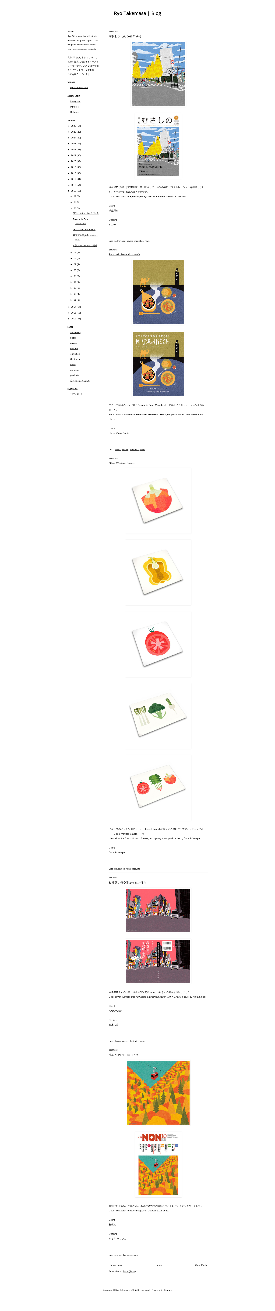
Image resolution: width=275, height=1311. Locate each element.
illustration (139, 241)
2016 (74, 185)
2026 (74, 126)
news (147, 241)
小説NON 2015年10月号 (124, 1055)
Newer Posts (116, 1265)
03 (75, 288)
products (136, 869)
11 (75, 202)
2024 (74, 137)
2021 (74, 155)
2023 (74, 143)
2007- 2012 (76, 394)
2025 (74, 131)
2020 (74, 161)
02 (75, 294)
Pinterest (74, 106)
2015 (74, 191)
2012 (74, 318)
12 (75, 196)
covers (130, 241)
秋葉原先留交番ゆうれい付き (127, 882)
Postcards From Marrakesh (124, 254)
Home (159, 1265)
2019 (74, 167)
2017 (74, 179)
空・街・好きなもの (80, 380)
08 (75, 258)
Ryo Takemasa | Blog (137, 13)
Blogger (168, 1290)
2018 (74, 173)
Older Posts (201, 1265)
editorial (74, 348)
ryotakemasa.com (79, 87)
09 (75, 252)
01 (75, 300)
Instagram (75, 101)
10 (75, 208)
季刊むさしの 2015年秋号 (125, 36)
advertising (120, 241)
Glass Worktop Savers (121, 463)
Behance (74, 112)
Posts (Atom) (129, 1271)
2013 (74, 312)
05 (75, 276)
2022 (74, 149)
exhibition (75, 354)
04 (75, 282)
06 (75, 270)
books (118, 449)
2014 (74, 307)
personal (74, 370)
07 (75, 264)
